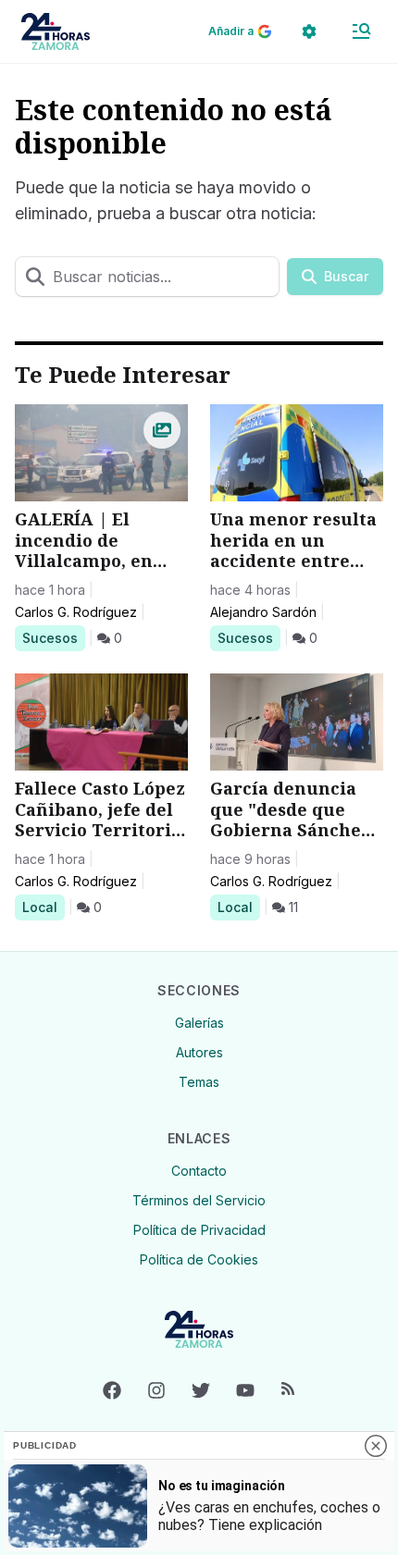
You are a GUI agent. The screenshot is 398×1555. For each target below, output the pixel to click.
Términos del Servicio (199, 1200)
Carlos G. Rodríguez (76, 612)
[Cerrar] (376, 1446)
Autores (199, 1052)
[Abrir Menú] (361, 31)
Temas (199, 1082)
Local (43, 906)
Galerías (199, 1022)
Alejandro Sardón (263, 612)
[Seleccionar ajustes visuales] (309, 31)
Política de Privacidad (199, 1230)
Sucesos (53, 637)
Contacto (199, 1171)
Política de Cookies (199, 1259)
